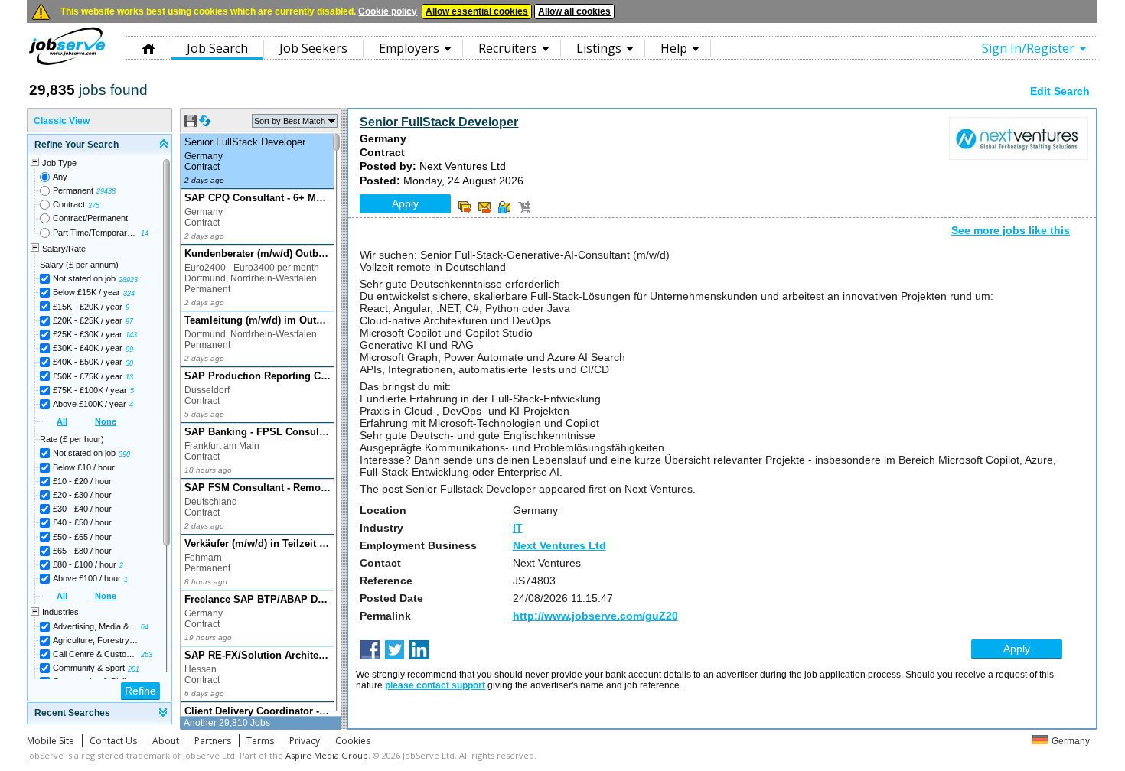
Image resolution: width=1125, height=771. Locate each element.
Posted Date (391, 598)
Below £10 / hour (84, 467)
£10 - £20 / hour (82, 481)
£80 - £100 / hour (84, 564)
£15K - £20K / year (87, 306)
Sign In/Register (1028, 48)
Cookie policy (387, 11)
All (62, 421)
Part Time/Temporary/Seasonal (95, 232)
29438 (106, 191)
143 (131, 335)
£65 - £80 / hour (82, 550)
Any (60, 176)
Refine (140, 691)
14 (144, 233)
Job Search (217, 48)
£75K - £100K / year (90, 390)
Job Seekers (313, 48)
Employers (409, 48)
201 (133, 669)
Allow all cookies (574, 11)
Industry (381, 528)
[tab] (99, 145)
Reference (386, 580)
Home (148, 48)
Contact (380, 563)
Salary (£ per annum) (79, 264)
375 (93, 206)
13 (129, 377)
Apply (405, 203)
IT (518, 528)
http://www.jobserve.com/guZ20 (595, 616)
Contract (69, 204)
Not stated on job (84, 278)
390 (124, 454)
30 (129, 363)
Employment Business (418, 545)
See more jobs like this (1010, 230)
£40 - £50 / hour (82, 522)
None (105, 421)
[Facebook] (371, 650)
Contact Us (113, 740)
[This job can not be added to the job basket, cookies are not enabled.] (524, 207)
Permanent (73, 190)
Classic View (62, 120)
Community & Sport (89, 667)
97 (129, 321)
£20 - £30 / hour (82, 494)
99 (129, 349)
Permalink (385, 616)
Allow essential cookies (477, 11)
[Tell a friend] (504, 207)
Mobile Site (50, 740)
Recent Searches (72, 713)
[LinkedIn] (420, 650)
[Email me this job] (484, 207)
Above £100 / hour (87, 578)
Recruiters (507, 48)
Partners (212, 740)
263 (146, 655)
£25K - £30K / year (87, 334)
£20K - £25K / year (87, 320)
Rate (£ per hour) (72, 439)
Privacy (304, 740)
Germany (1071, 741)
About (165, 740)
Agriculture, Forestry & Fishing (95, 640)
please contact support (435, 685)
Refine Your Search (76, 144)
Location (383, 510)
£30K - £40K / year (87, 348)
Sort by (289, 120)
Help (673, 48)
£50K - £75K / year (87, 376)
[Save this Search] (191, 123)
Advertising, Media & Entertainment (95, 626)
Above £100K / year (89, 403)
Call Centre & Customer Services (95, 654)
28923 (128, 280)
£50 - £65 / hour (82, 537)
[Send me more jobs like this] (464, 207)
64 (144, 627)
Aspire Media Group (326, 755)
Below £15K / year (86, 292)
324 (129, 294)
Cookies (352, 740)
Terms (260, 740)
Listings (598, 48)
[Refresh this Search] (205, 123)
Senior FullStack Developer (439, 121)
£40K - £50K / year (87, 361)
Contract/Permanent (90, 218)
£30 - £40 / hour (82, 508)
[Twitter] (396, 650)
